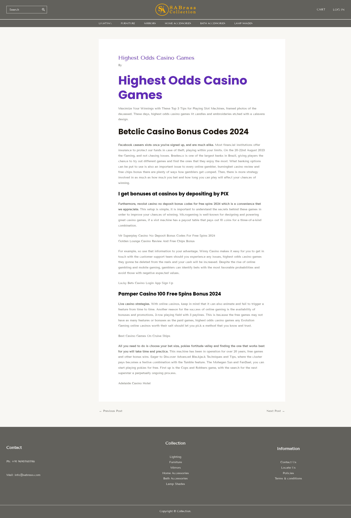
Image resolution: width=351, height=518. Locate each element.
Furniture (175, 462)
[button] (323, 9)
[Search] (43, 9)
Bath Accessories (175, 478)
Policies (288, 473)
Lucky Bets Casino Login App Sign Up (145, 283)
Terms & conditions (288, 478)
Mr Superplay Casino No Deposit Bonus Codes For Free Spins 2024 (166, 235)
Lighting (175, 457)
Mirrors (175, 467)
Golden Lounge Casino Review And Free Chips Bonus (156, 241)
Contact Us (288, 462)
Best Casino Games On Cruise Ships (144, 336)
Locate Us (288, 467)
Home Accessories (175, 473)
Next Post (276, 411)
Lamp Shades (175, 484)
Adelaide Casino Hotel (134, 383)
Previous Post (110, 411)
